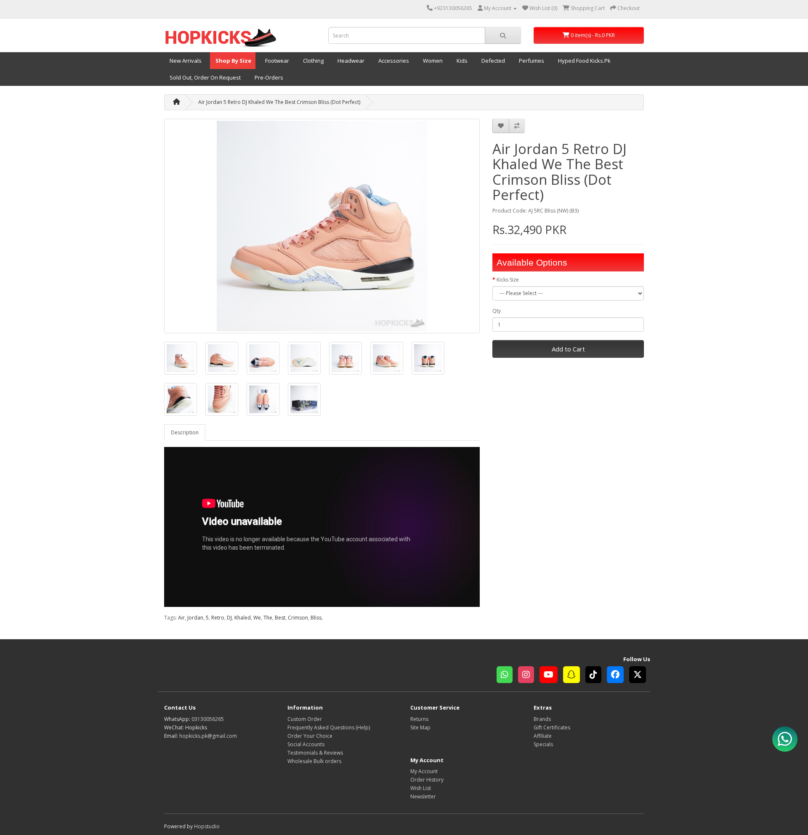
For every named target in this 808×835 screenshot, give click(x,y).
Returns (419, 719)
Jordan (195, 617)
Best (280, 617)
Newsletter (423, 796)
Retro (217, 617)
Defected (492, 60)
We (257, 617)
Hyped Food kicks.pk (584, 60)
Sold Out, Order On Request (204, 77)
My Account (424, 771)
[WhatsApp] (507, 675)
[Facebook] (618, 675)
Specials (543, 744)
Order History (427, 779)
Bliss (316, 617)
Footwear (276, 60)
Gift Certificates (552, 727)
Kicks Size (508, 279)
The (267, 617)
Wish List (420, 788)
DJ (229, 617)
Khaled (242, 617)
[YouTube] (551, 675)
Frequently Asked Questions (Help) (328, 727)
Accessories (393, 60)
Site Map (420, 727)
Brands (542, 719)
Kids (461, 60)
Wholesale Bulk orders (314, 761)
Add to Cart (568, 349)
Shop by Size (232, 60)
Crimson (298, 617)
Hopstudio (207, 826)
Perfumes (531, 60)
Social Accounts (305, 744)
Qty (496, 310)
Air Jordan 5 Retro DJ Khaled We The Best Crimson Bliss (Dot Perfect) (279, 102)
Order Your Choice (309, 735)
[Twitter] (639, 675)
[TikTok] (596, 675)
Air (181, 617)
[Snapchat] (574, 675)
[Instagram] (529, 675)
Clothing (313, 60)
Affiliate (543, 735)
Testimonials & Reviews (315, 752)
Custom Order (304, 719)
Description (185, 432)
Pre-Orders (268, 77)
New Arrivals (185, 60)
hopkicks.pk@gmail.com (208, 735)
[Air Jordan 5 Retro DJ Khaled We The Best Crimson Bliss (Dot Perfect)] (322, 226)
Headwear (350, 60)
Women (432, 60)
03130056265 (207, 719)
